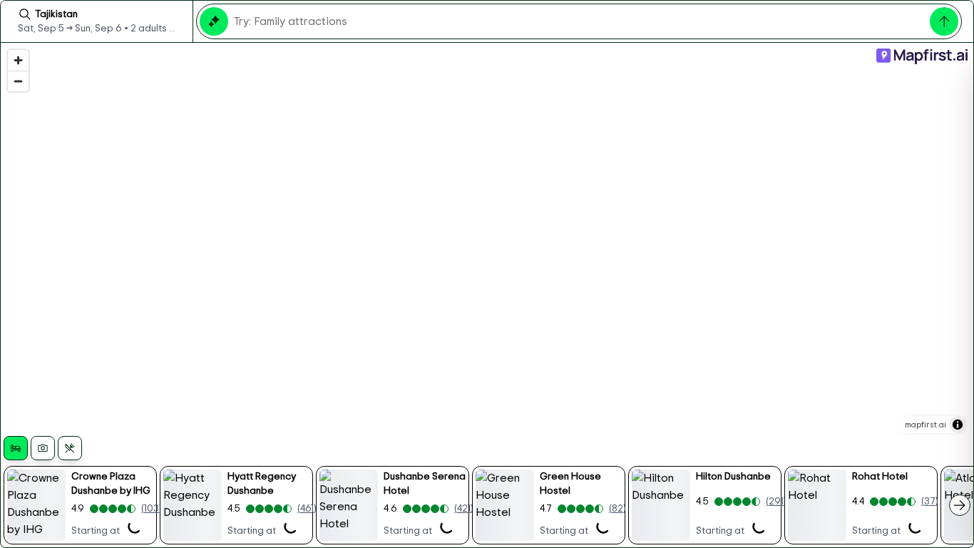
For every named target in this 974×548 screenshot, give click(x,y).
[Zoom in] (18, 60)
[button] (80, 505)
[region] (487, 295)
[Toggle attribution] (957, 424)
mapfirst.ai (925, 424)
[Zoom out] (18, 81)
